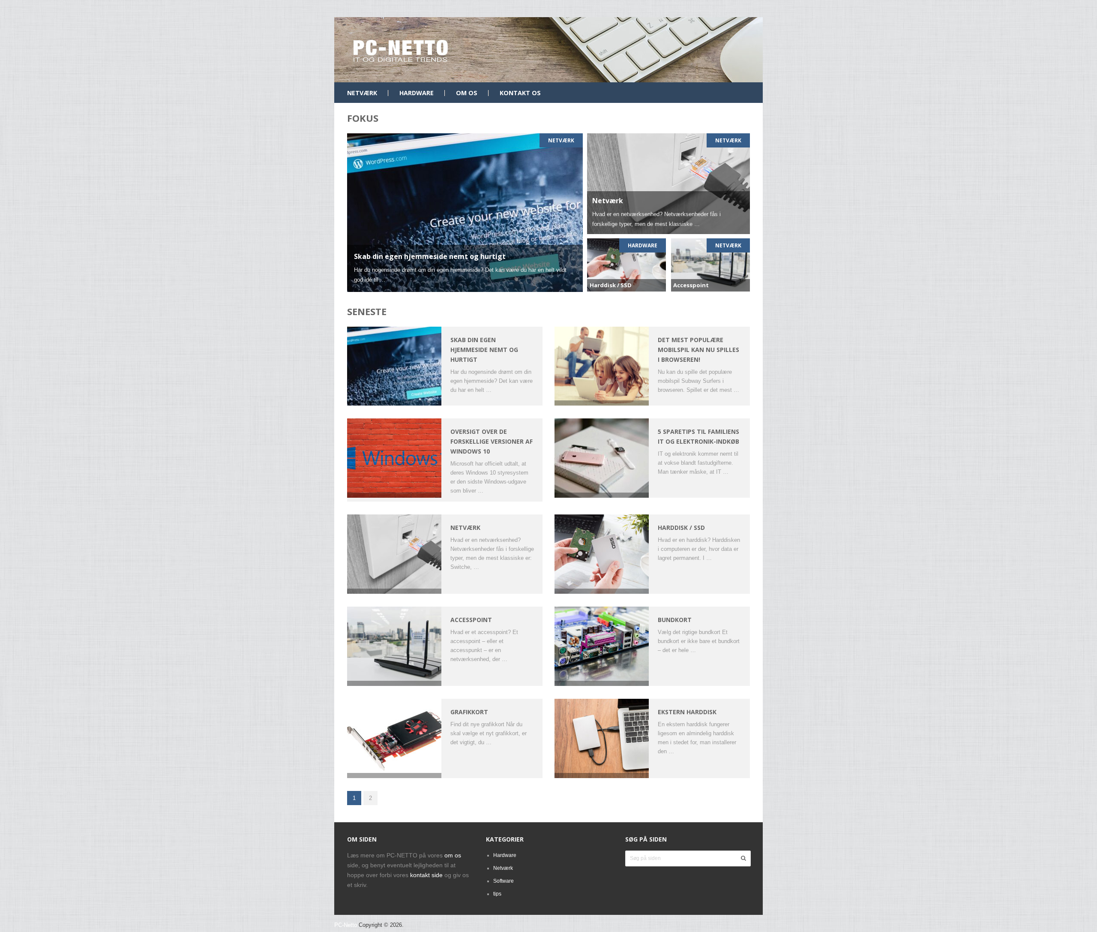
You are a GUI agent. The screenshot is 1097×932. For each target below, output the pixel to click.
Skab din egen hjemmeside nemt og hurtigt (484, 350)
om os (452, 855)
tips (497, 894)
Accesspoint (471, 620)
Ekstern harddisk (687, 712)
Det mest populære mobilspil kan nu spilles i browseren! (698, 350)
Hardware (416, 93)
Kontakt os (520, 93)
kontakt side (426, 875)
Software (503, 881)
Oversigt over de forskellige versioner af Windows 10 (491, 441)
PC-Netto (345, 925)
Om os (466, 93)
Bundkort (675, 620)
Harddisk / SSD (681, 527)
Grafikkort (469, 712)
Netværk (362, 93)
